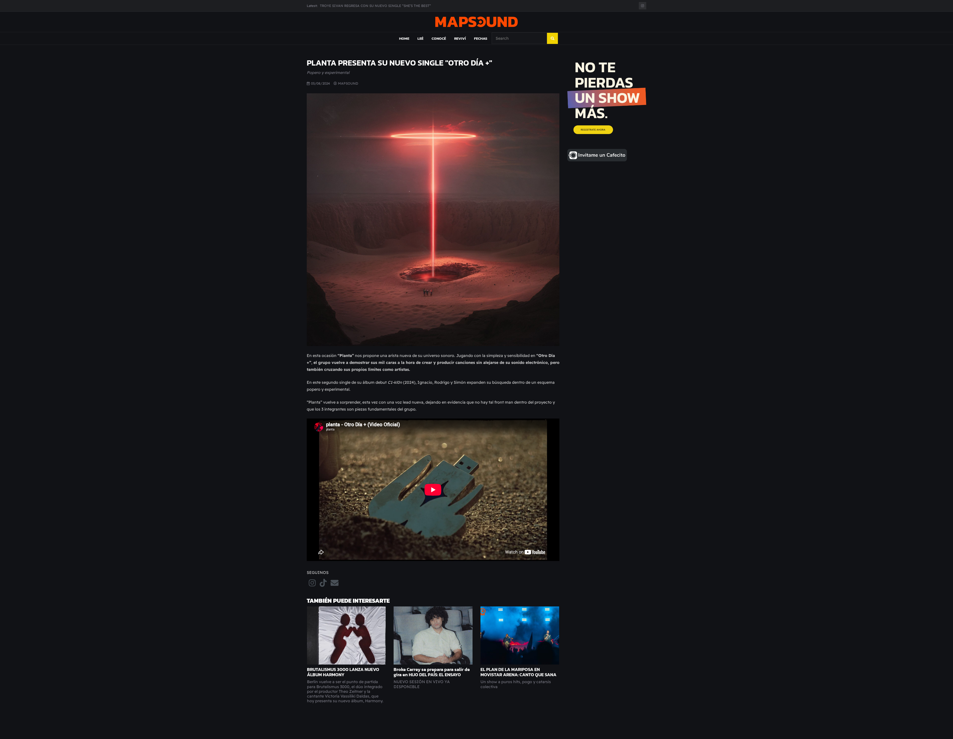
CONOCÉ (439, 38)
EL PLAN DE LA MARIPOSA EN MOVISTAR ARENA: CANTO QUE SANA (518, 672)
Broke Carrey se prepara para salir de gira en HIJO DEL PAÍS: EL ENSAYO (432, 672)
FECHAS (480, 38)
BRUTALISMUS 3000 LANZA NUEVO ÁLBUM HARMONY (343, 672)
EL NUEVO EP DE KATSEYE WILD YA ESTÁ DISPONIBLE (366, 5)
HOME (404, 38)
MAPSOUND (348, 83)
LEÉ (420, 38)
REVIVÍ (460, 38)
